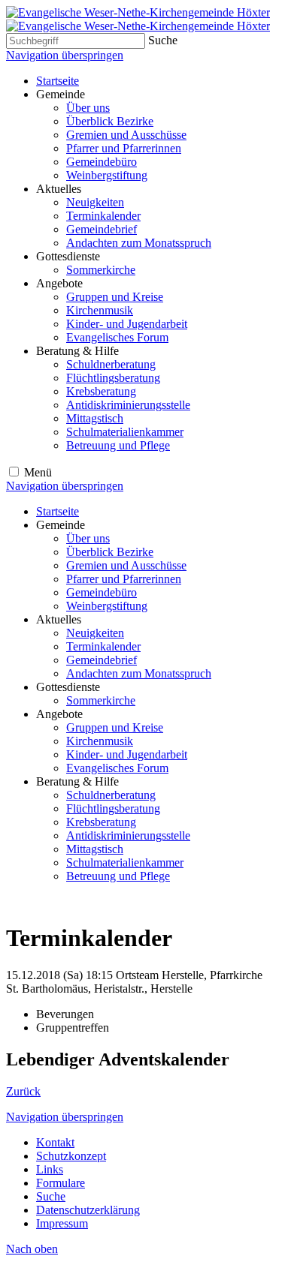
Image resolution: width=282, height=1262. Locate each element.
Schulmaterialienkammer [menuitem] (124, 431)
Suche (162, 40)
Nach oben (32, 1248)
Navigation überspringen (64, 55)
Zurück (23, 1091)
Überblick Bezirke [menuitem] (109, 121)
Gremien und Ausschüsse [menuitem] (126, 134)
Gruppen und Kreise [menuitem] (114, 296)
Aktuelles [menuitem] (58, 188)
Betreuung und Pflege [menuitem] (118, 445)
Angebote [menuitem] (59, 283)
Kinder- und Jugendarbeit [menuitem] (126, 323)
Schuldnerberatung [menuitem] (111, 364)
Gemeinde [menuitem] (60, 94)
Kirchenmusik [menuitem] (99, 310)
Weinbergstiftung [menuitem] (106, 175)
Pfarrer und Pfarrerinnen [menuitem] (123, 148)
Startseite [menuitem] (57, 80)
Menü (38, 472)
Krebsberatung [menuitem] (101, 391)
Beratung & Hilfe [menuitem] (77, 350)
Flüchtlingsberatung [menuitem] (113, 377)
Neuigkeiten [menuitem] (95, 202)
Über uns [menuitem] (88, 107)
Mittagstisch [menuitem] (94, 418)
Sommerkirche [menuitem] (100, 269)
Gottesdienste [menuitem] (68, 256)
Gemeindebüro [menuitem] (101, 161)
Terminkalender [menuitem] (103, 215)
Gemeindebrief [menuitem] (101, 229)
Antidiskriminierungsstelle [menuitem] (128, 404)
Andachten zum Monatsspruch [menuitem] (138, 242)
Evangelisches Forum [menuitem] (117, 337)
